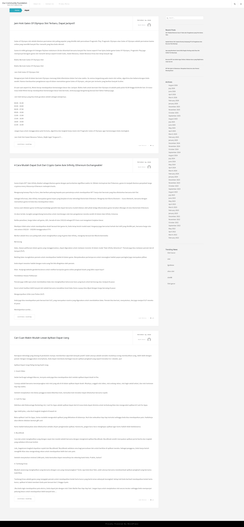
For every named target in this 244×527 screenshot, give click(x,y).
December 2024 (174, 143)
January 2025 (173, 140)
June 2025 (172, 125)
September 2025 (174, 116)
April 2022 (172, 232)
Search (235, 4)
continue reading (24, 144)
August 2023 (173, 192)
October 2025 (173, 113)
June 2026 (172, 91)
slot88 (169, 277)
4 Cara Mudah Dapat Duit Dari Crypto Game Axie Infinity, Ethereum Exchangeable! (58, 165)
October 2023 (173, 186)
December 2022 (174, 216)
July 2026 (172, 88)
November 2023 (174, 183)
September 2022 (174, 226)
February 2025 (174, 137)
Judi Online (142, 145)
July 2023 (172, 195)
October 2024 (173, 149)
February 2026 (174, 100)
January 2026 (173, 104)
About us (37, 3)
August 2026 (173, 85)
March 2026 (173, 97)
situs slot (170, 271)
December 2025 (174, 107)
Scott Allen (141, 25)
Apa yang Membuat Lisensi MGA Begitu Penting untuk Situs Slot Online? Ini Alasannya (183, 51)
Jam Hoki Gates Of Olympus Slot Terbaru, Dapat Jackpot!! (44, 23)
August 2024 (173, 155)
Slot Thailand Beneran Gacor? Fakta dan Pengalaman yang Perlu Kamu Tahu (184, 34)
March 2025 (173, 134)
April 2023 (172, 204)
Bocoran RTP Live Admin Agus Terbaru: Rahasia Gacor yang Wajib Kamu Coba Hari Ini (184, 60)
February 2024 (174, 174)
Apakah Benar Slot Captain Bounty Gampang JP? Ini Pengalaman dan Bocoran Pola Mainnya (184, 43)
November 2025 (174, 110)
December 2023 (174, 180)
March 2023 (173, 207)
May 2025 (172, 128)
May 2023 (172, 201)
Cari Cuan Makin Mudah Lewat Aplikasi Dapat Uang (41, 337)
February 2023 (174, 210)
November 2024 (174, 146)
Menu (241, 4)
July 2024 (172, 158)
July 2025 (172, 122)
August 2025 (173, 119)
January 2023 (173, 213)
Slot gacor (171, 283)
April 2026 (172, 94)
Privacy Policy (64, 3)
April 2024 (172, 168)
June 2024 (172, 161)
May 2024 (172, 165)
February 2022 (174, 238)
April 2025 (172, 131)
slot (168, 259)
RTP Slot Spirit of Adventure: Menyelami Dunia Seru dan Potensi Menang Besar (182, 69)
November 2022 (174, 219)
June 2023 (172, 198)
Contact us (50, 3)
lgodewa (170, 265)
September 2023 (174, 189)
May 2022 (172, 229)
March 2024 (173, 171)
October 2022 (173, 222)
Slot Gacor (171, 253)
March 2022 (173, 235)
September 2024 (174, 152)
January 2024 (173, 177)
